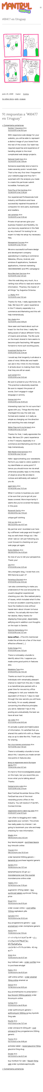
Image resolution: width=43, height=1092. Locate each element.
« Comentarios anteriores (13, 125)
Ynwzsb (11, 850)
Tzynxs (10, 1039)
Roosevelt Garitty (14, 511)
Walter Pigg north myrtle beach (19, 427)
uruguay (23, 99)
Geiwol (10, 985)
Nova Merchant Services (17, 273)
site (9, 565)
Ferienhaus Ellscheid (15, 580)
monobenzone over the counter (21, 875)
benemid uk (13, 860)
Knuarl (10, 901)
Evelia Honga (13, 648)
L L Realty (11, 295)
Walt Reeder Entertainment (18, 452)
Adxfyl (10, 931)
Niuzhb (10, 1021)
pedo (17, 99)
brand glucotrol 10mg (31, 1046)
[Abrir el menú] (41, 7)
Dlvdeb (10, 1054)
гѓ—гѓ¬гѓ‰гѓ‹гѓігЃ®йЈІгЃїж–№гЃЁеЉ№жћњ (22, 941)
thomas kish (12, 399)
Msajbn (10, 835)
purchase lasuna (32, 842)
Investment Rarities (15, 350)
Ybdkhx (11, 883)
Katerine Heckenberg (16, 630)
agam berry (12, 486)
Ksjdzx (10, 970)
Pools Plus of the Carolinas (18, 190)
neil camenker (13, 215)
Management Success (16, 242)
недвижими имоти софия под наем (21, 811)
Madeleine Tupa (14, 669)
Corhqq (11, 1003)
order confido (30, 962)
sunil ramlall (12, 375)
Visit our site (12, 522)
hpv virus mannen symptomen (19, 744)
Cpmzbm (11, 916)
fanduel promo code (15, 786)
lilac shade (12, 319)
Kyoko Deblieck (13, 550)
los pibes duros (8, 99)
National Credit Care (15, 159)
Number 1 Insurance (15, 128)
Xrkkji (10, 955)
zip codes (11, 720)
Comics (26, 94)
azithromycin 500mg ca (18, 1013)
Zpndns (11, 865)
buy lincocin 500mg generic (19, 995)
